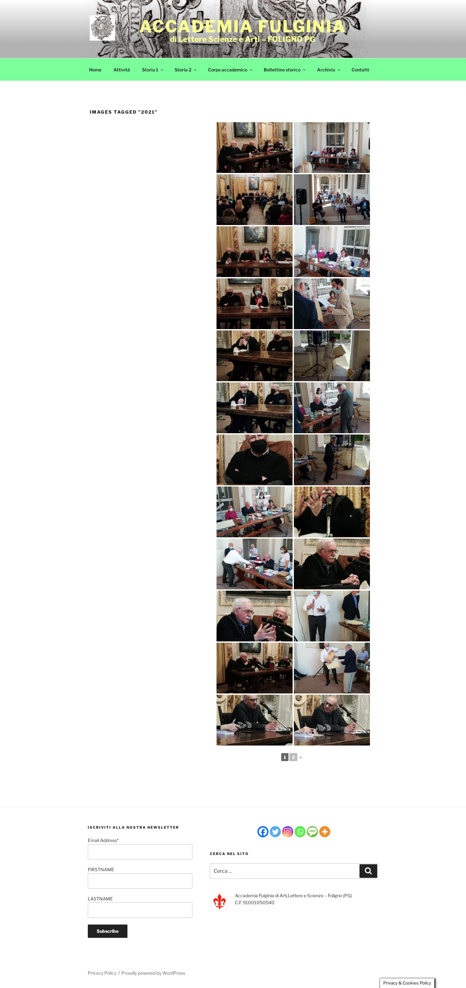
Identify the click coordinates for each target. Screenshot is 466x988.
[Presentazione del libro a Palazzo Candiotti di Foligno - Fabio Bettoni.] (332, 512)
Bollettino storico (282, 69)
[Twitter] (275, 831)
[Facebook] (263, 831)
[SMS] (312, 831)
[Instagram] (287, 831)
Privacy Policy (102, 973)
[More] (324, 831)
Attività (121, 69)
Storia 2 (183, 69)
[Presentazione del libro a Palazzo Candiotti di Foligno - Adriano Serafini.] (255, 459)
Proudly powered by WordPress (153, 973)
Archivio (326, 69)
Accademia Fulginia (242, 26)
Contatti (360, 69)
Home (95, 69)
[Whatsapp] (300, 831)
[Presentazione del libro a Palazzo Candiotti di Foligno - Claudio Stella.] (255, 720)
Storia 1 (150, 69)
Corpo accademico (227, 69)
